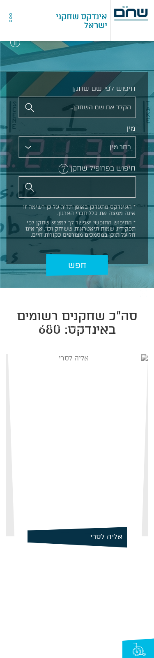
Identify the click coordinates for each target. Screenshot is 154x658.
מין (131, 128)
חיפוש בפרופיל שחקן (103, 168)
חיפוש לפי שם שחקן (104, 88)
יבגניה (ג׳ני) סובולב (94, 536)
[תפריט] (29, 21)
